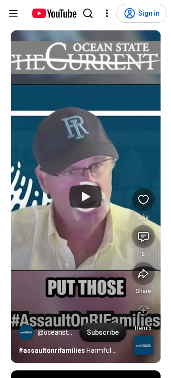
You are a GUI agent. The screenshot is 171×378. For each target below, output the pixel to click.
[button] (26, 332)
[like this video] (143, 199)
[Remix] (143, 310)
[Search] (88, 13)
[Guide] (13, 13)
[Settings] (107, 13)
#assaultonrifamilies (52, 350)
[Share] (143, 273)
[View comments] (143, 236)
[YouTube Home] (54, 13)
